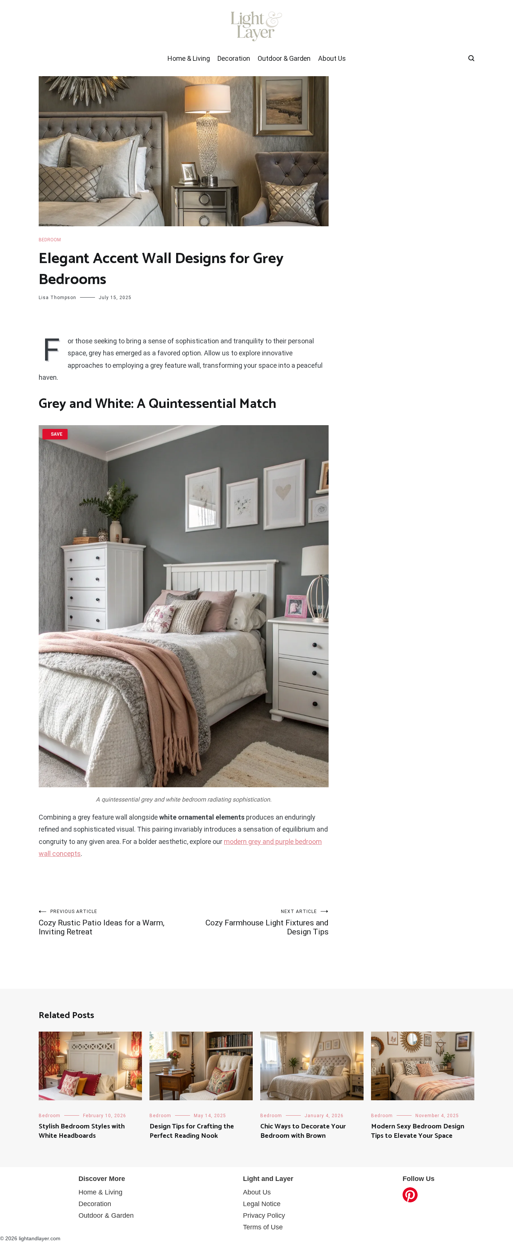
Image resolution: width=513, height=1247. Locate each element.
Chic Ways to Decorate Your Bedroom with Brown (303, 1131)
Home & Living (188, 58)
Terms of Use (263, 1227)
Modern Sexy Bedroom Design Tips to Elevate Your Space (417, 1131)
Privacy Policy (264, 1215)
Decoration (233, 58)
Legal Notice (262, 1204)
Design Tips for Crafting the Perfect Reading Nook (191, 1131)
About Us (332, 58)
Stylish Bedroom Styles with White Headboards (82, 1131)
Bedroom (50, 239)
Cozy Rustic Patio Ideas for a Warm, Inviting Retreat (101, 922)
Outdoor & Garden (284, 58)
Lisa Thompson (57, 297)
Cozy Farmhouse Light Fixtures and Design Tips (267, 922)
